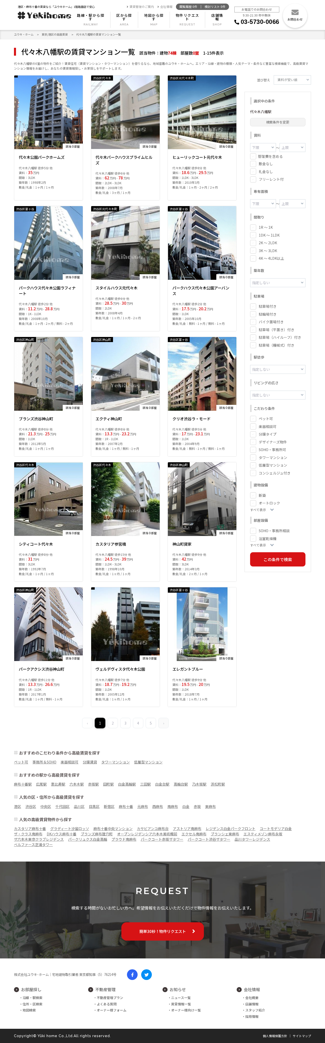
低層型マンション (273, 465)
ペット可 (266, 418)
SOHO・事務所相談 (274, 530)
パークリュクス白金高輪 (87, 839)
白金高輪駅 (127, 784)
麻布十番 (126, 806)
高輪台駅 (181, 784)
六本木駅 (77, 784)
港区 (17, 806)
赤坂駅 (93, 784)
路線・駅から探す (90, 17)
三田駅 (145, 784)
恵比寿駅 (58, 784)
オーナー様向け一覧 (186, 1010)
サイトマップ (302, 1035)
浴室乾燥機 (268, 538)
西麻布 (157, 806)
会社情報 (166, 6)
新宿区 (109, 806)
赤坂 (197, 806)
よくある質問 (107, 1004)
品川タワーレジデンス (252, 839)
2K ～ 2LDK (268, 242)
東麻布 (210, 806)
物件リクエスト (187, 17)
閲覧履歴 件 (188, 6)
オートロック (269, 502)
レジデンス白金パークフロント (230, 828)
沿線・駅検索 (32, 997)
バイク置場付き (271, 321)
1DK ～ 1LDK (269, 235)
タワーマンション (273, 457)
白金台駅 (162, 784)
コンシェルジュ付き (274, 473)
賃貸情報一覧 (181, 1004)
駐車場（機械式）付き (276, 345)
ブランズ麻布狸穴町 (97, 833)
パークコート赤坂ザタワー (162, 839)
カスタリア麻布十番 (30, 828)
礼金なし (266, 171)
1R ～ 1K (266, 227)
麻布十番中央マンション (113, 828)
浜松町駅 (218, 784)
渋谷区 (30, 806)
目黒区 (94, 806)
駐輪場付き (268, 314)
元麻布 (142, 806)
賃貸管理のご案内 (141, 6)
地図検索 (29, 1010)
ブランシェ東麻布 (225, 833)
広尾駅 (41, 784)
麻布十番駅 (23, 784)
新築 (262, 495)
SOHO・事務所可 (272, 449)
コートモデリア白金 (276, 828)
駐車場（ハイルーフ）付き (280, 337)
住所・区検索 (32, 1004)
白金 (185, 806)
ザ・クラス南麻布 (28, 833)
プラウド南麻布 (123, 839)
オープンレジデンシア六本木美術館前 (147, 833)
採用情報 (251, 1016)
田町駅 (108, 784)
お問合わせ (295, 19)
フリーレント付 (271, 179)
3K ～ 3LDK (268, 250)
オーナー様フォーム (111, 1010)
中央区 (45, 806)
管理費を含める (270, 156)
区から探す (124, 17)
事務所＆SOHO (44, 761)
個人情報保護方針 (275, 1035)
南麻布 (172, 806)
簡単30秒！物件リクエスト (162, 931)
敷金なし (266, 163)
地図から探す (154, 17)
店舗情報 (217, 17)
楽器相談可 (268, 426)
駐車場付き (268, 306)
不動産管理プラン (110, 997)
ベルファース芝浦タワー (33, 844)
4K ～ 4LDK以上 (271, 258)
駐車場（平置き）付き (276, 329)
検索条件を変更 (277, 122)
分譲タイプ (268, 434)
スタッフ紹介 (255, 1010)
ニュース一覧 (181, 997)
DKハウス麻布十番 (61, 833)
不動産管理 (105, 989)
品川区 (79, 806)
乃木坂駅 (199, 784)
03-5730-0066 (260, 21)
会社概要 (251, 997)
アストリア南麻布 (187, 828)
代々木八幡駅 (260, 111)
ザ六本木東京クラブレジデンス (39, 839)
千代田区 (62, 806)
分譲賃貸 (90, 761)
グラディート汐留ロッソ (69, 828)
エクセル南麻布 (194, 833)
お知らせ (178, 989)
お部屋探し (31, 989)
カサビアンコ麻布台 (153, 828)
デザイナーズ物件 (273, 441)
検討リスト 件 (215, 6)
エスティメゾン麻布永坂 (262, 833)
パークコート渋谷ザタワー (209, 839)
